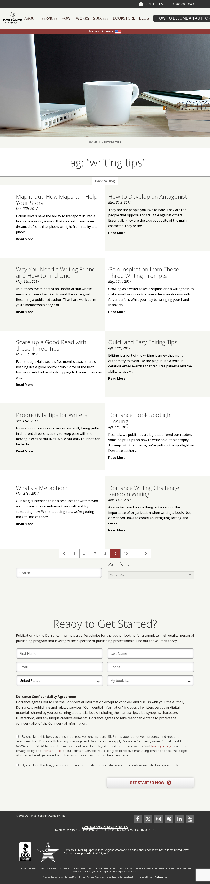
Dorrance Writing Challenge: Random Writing (144, 491)
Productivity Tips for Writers (51, 415)
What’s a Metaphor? (41, 488)
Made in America (101, 31)
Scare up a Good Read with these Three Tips (51, 345)
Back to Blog (105, 181)
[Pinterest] (169, 819)
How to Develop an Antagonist (147, 196)
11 (136, 553)
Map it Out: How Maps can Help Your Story (56, 199)
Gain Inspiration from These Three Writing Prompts (143, 272)
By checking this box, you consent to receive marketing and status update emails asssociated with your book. (100, 765)
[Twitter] (148, 819)
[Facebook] (138, 819)
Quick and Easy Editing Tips (142, 342)
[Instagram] (158, 819)
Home (93, 142)
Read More (24, 239)
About (30, 18)
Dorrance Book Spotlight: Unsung (140, 418)
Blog (144, 18)
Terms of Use (51, 751)
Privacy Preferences (157, 877)
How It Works (75, 18)
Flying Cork (141, 877)
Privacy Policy (161, 746)
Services (49, 18)
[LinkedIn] (179, 819)
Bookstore (124, 18)
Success (101, 18)
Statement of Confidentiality (109, 877)
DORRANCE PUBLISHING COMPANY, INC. (105, 826)
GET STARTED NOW (147, 782)
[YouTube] (190, 819)
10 (126, 553)
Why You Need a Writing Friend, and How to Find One (56, 272)
